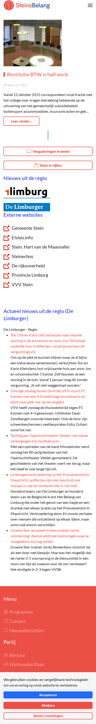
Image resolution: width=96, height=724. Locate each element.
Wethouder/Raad (26, 664)
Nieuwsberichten (26, 630)
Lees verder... (21, 121)
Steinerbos (22, 256)
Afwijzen (48, 705)
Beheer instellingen (48, 716)
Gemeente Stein (28, 228)
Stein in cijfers (51, 165)
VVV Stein (22, 284)
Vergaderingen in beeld (51, 151)
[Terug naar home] (26, 5)
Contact (17, 621)
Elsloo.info (22, 237)
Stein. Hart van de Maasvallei (40, 246)
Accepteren (48, 695)
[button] (90, 5)
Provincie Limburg (30, 275)
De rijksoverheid (28, 265)
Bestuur (17, 655)
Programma (21, 611)
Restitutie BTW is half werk (37, 74)
